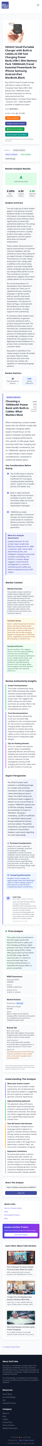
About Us (6, 1413)
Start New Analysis (21, 1235)
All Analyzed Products (12, 1215)
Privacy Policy (7, 1422)
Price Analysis (26, 154)
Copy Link (21, 1193)
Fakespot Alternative (10, 1428)
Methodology (10, 159)
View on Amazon (13, 118)
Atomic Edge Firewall (26, 1440)
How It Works (7, 1394)
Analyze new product (12, 1347)
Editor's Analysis (11, 154)
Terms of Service (8, 1425)
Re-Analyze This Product (17, 135)
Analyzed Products (9, 1403)
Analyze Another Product (16, 124)
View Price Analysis (16, 129)
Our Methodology (9, 1397)
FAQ (4, 1400)
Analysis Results (19, 150)
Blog (6, 1218)
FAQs (6, 1212)
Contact (5, 1419)
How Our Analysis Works (13, 1208)
